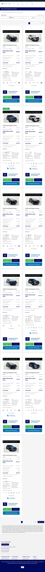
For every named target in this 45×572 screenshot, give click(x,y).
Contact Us (5, 544)
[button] (3, 31)
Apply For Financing (5, 558)
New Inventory (14, 558)
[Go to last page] (43, 23)
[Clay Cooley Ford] (4, 3)
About (34, 556)
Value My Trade (25, 558)
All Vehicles (15, 556)
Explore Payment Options (7, 97)
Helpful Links (26, 556)
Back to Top (40, 522)
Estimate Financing (11, 101)
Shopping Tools (5, 556)
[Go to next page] (41, 23)
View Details (16, 97)
